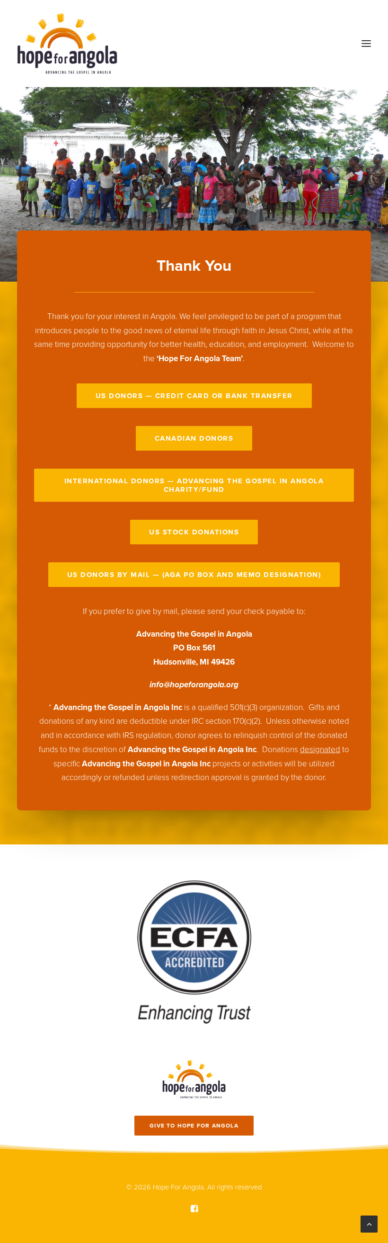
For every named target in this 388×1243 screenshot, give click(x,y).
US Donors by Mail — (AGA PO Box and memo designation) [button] (194, 574)
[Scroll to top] (369, 1223)
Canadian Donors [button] (194, 438)
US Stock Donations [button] (194, 532)
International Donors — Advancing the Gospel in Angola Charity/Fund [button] (195, 485)
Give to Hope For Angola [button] (194, 1125)
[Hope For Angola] (67, 43)
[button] (366, 43)
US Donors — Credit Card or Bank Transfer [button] (194, 395)
